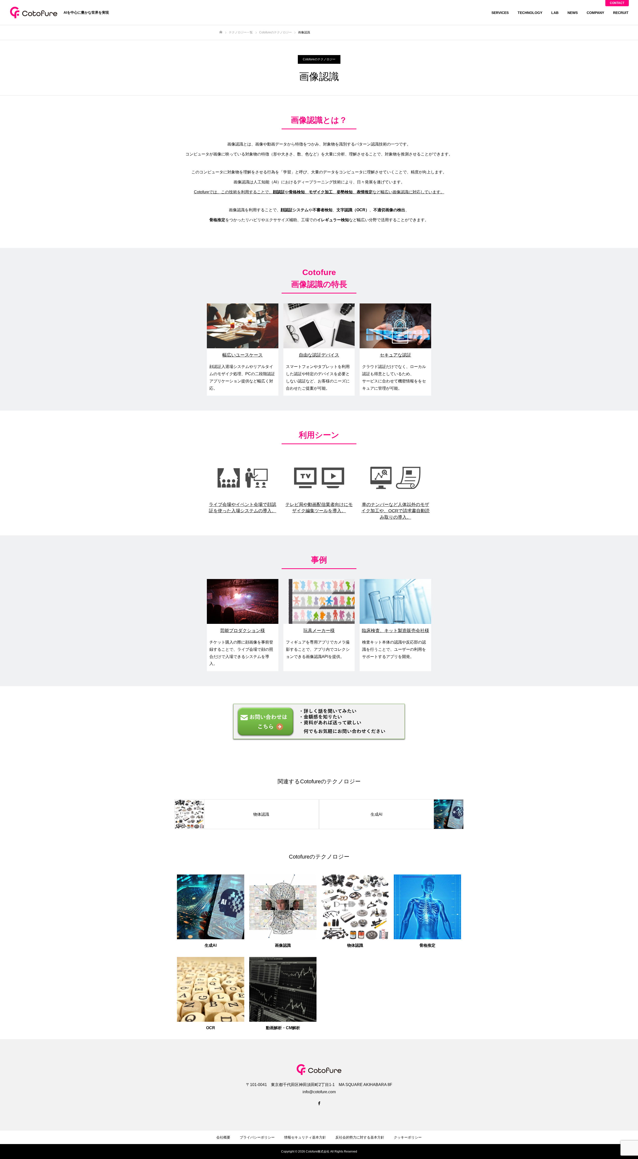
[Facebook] (319, 1103)
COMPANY (595, 13)
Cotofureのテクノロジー (319, 59)
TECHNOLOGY (530, 13)
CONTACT (617, 3)
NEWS (572, 13)
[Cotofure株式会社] (33, 12)
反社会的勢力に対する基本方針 (359, 1137)
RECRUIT (621, 13)
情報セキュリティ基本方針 (305, 1137)
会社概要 (223, 1137)
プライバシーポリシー (257, 1137)
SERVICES (500, 13)
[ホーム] (220, 32)
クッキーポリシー (408, 1137)
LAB (554, 13)
